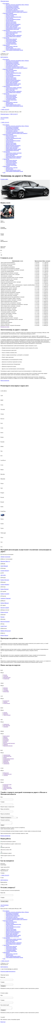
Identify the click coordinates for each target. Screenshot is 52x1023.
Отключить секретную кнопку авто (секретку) (16, 12)
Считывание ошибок (11, 42)
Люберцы (5, 744)
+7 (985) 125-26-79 (5, 109)
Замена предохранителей (12, 32)
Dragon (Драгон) (4, 635)
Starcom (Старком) (5, 607)
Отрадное (5, 689)
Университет (6, 724)
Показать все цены (5, 326)
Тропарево (5, 726)
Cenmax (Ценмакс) (5, 584)
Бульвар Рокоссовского (8, 758)
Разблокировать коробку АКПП (13, 28)
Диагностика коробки (11, 40)
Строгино (5, 775)
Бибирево (5, 687)
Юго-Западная (6, 725)
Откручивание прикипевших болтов (14, 50)
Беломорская (6, 700)
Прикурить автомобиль (11, 14)
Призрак (2, 616)
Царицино (5, 713)
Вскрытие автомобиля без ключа (13, 16)
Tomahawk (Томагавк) (6, 598)
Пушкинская (6, 678)
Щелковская (6, 762)
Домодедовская (6, 715)
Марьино (5, 737)
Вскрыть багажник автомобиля (13, 24)
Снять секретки (9, 18)
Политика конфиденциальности (8, 971)
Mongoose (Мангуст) (5, 561)
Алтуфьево (5, 690)
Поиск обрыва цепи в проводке (13, 36)
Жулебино (5, 738)
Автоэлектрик (6, 30)
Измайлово (5, 761)
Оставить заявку (4, 179)
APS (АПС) (3, 575)
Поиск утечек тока (10, 34)
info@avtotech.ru (4, 57)
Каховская (5, 785)
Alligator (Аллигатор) (5, 556)
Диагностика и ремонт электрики (14, 31)
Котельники (6, 739)
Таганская (5, 676)
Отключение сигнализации (12, 5)
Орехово (5, 712)
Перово (5, 757)
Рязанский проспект (8, 745)
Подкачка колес (9, 47)
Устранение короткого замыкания (13, 35)
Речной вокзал (6, 703)
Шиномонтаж (6, 45)
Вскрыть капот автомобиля (12, 25)
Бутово (4, 789)
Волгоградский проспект (9, 743)
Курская (5, 675)
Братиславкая (6, 736)
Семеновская (6, 763)
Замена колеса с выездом (11, 46)
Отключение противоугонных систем (14, 10)
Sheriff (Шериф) (4, 566)
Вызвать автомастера (5, 835)
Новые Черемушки (7, 788)
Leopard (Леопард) (5, 570)
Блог (4, 51)
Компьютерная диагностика (12, 29)
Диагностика (6, 37)
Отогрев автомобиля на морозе (13, 19)
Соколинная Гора (7, 756)
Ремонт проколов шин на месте (13, 48)
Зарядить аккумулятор (11, 21)
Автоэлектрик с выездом (11, 9)
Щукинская (6, 772)
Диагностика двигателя (11, 39)
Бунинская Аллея (7, 784)
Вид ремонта (6, 3)
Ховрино (5, 702)
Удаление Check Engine (11, 43)
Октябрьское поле (7, 774)
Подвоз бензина (9, 20)
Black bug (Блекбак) (5, 621)
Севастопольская (7, 787)
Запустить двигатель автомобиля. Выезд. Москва (17, 4)
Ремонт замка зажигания (11, 26)
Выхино (5, 742)
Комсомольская (6, 677)
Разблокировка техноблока (12, 7)
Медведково (6, 691)
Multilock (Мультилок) (6, 630)
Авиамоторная (6, 755)
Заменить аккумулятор (11, 23)
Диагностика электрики (11, 41)
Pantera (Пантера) (5, 589)
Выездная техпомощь (8, 13)
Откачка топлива (10, 15)
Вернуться (3, 1021)
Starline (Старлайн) (5, 593)
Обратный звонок (5, 1)
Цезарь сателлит (4, 612)
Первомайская (6, 759)
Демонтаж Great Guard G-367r (13, 8)
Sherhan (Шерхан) (5, 603)
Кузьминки (5, 740)
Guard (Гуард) (4, 626)
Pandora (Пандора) (5, 579)
